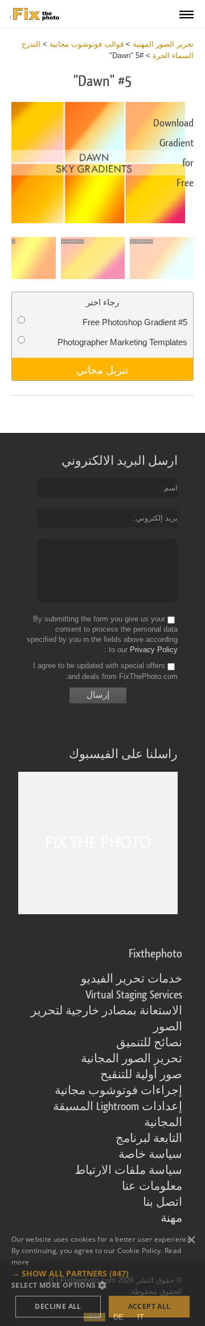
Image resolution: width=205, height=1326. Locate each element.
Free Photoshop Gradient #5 (135, 322)
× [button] (192, 1240)
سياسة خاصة (150, 1154)
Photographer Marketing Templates (122, 342)
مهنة (171, 1218)
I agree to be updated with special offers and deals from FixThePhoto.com (105, 671)
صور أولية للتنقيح (141, 1075)
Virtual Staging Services (133, 995)
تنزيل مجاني (102, 369)
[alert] (102, 1277)
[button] (102, 1273)
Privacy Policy (154, 649)
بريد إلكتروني (157, 518)
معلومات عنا (152, 1186)
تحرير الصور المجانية (131, 1059)
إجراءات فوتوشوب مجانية (118, 1090)
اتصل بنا (162, 1202)
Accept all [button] (149, 1306)
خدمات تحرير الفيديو (131, 979)
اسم (171, 488)
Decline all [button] (58, 1306)
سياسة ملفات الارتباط (128, 1170)
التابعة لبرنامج (149, 1138)
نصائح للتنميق (149, 1043)
